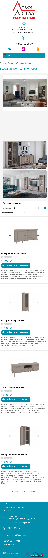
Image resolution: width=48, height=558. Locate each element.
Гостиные (11, 63)
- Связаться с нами (11, 541)
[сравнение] (15, 267)
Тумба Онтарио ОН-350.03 (14, 387)
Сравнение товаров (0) (12, 203)
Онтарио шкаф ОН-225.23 (14, 320)
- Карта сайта (8, 544)
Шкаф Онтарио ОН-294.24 (14, 454)
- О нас (6, 504)
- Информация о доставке (14, 507)
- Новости (7, 511)
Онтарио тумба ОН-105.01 (13, 253)
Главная (3, 63)
